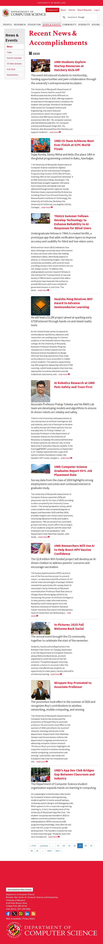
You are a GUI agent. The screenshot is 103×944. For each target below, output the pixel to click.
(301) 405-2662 (23, 908)
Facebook (8, 913)
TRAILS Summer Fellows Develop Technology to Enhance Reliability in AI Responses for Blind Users (72, 222)
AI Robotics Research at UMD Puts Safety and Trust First (74, 385)
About (63, 9)
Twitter (14, 913)
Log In (97, 9)
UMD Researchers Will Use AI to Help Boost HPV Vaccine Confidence (74, 550)
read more (54, 132)
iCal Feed (11, 69)
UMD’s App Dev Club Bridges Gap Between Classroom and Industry (74, 774)
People (7, 24)
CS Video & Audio (14, 63)
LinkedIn (27, 913)
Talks (9, 52)
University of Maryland (51, 3)
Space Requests (85, 9)
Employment (52, 9)
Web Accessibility (13, 918)
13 (58, 845)
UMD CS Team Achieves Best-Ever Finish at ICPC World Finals (74, 145)
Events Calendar (14, 58)
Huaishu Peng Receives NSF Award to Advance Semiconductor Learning (73, 303)
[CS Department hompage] (51, 929)
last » (58, 850)
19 (91, 845)
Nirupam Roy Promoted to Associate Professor (72, 685)
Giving (96, 24)
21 (37, 850)
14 (63, 845)
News (9, 46)
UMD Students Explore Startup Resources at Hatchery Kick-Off (70, 66)
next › (49, 850)
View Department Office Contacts (20, 889)
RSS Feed (33, 913)
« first (33, 845)
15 (69, 845)
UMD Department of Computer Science (24, 13)
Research (20, 24)
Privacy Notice (29, 918)
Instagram (21, 913)
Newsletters (12, 74)
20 (32, 850)
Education (34, 24)
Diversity (84, 24)
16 (74, 845)
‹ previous (43, 845)
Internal (71, 9)
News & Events (52, 24)
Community (69, 24)
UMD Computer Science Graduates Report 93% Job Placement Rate (73, 471)
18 (85, 845)
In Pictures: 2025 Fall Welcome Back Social (69, 627)
